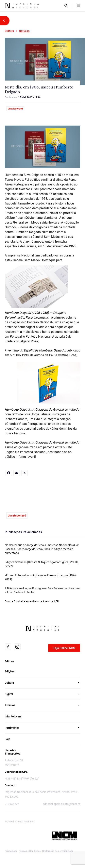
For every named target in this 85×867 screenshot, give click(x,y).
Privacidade (11, 851)
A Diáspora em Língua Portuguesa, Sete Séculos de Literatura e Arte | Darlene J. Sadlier (42, 590)
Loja (7, 739)
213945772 (12, 804)
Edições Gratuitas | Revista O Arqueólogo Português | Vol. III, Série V (41, 564)
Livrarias (10, 750)
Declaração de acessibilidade (57, 851)
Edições (10, 671)
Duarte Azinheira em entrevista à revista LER (32, 601)
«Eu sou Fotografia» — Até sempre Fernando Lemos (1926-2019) (41, 577)
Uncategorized (15, 108)
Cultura (9, 31)
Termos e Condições (30, 851)
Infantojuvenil (13, 716)
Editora (9, 661)
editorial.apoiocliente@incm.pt (61, 804)
